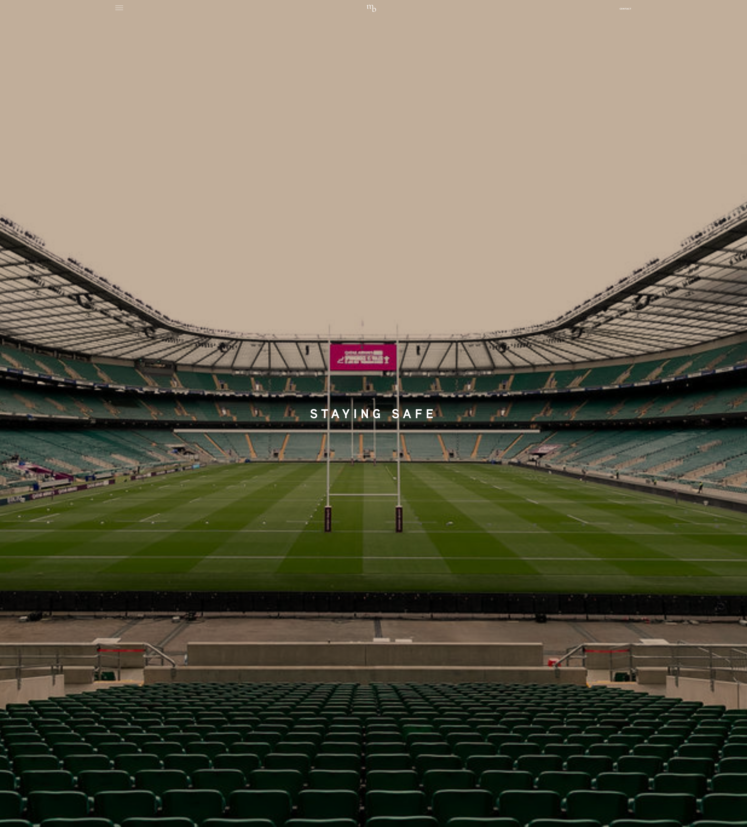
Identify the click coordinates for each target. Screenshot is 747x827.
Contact (625, 9)
